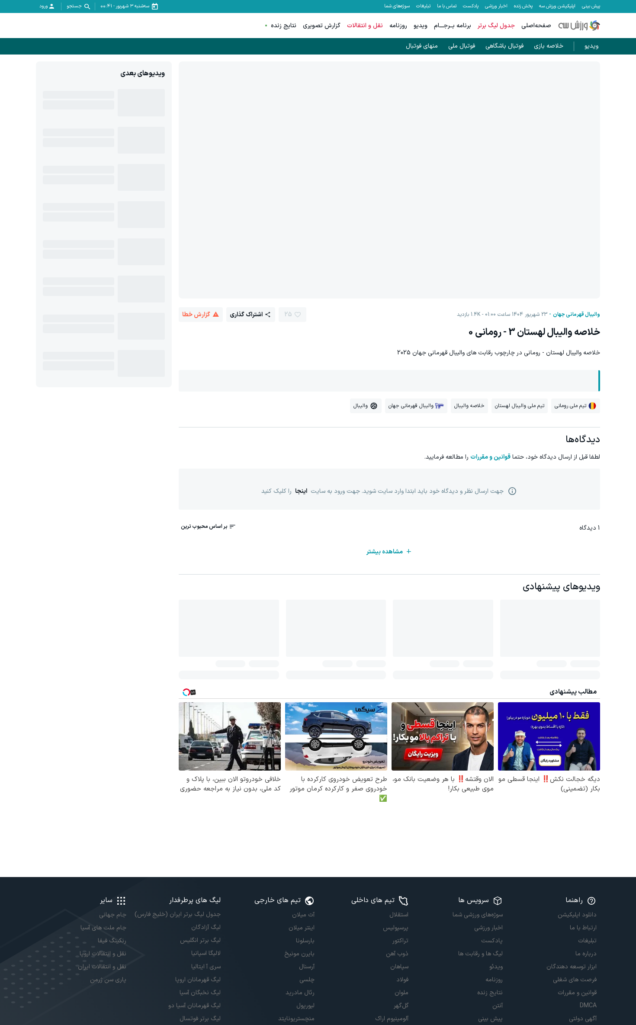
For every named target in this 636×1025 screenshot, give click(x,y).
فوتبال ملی (461, 46)
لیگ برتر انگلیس (200, 940)
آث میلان (303, 914)
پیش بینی (591, 6)
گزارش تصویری (321, 25)
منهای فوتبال (422, 46)
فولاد (402, 979)
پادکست (471, 6)
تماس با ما (446, 6)
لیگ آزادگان (205, 927)
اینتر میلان (302, 927)
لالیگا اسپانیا (205, 953)
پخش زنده (523, 6)
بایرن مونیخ (299, 953)
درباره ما (586, 953)
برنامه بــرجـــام (452, 25)
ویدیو (420, 25)
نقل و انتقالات (365, 25)
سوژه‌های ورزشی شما (477, 914)
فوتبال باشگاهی (504, 46)
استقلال (398, 914)
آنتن (497, 1005)
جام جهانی (112, 914)
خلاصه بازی (548, 46)
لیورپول (305, 1005)
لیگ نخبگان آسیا (200, 992)
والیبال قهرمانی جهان (576, 314)
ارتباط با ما (583, 927)
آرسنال (307, 966)
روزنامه (398, 25)
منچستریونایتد (296, 1018)
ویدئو (495, 966)
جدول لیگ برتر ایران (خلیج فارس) (177, 914)
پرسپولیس (395, 927)
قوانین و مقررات (490, 457)
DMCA (588, 1005)
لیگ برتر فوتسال (200, 1018)
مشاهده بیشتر (384, 551)
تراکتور (400, 940)
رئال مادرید (300, 992)
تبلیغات (423, 6)
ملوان (401, 992)
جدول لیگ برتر (496, 25)
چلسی (307, 979)
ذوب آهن (397, 953)
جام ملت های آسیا (103, 927)
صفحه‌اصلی (536, 25)
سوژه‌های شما (397, 6)
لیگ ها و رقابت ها (480, 953)
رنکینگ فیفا (112, 940)
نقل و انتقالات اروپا (103, 953)
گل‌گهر (401, 1005)
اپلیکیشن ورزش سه (557, 6)
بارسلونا (305, 940)
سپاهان (399, 966)
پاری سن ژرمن (108, 979)
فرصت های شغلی (575, 979)
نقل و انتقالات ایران (102, 966)
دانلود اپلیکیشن (577, 914)
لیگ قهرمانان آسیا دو (194, 1005)
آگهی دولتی (583, 1018)
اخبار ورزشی (496, 6)
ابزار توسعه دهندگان (571, 966)
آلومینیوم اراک (391, 1018)
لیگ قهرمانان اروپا (197, 979)
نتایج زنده (283, 25)
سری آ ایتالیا (205, 966)
